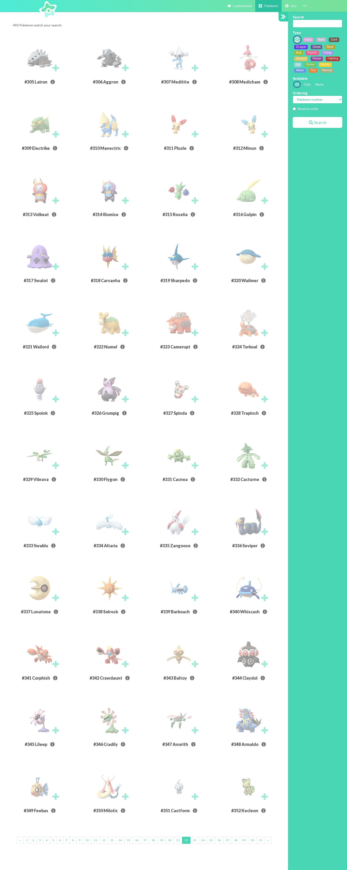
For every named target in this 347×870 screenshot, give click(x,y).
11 (95, 840)
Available (300, 78)
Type (297, 33)
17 (145, 840)
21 (178, 840)
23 (194, 840)
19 (161, 840)
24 (202, 840)
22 (186, 840)
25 (211, 840)
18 (153, 840)
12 (103, 840)
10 (87, 840)
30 (252, 840)
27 (227, 840)
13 (112, 840)
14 (120, 840)
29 (244, 840)
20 (169, 840)
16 (136, 840)
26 (219, 840)
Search (298, 17)
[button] (291, 6)
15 (128, 840)
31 (260, 840)
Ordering (300, 93)
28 (235, 840)
